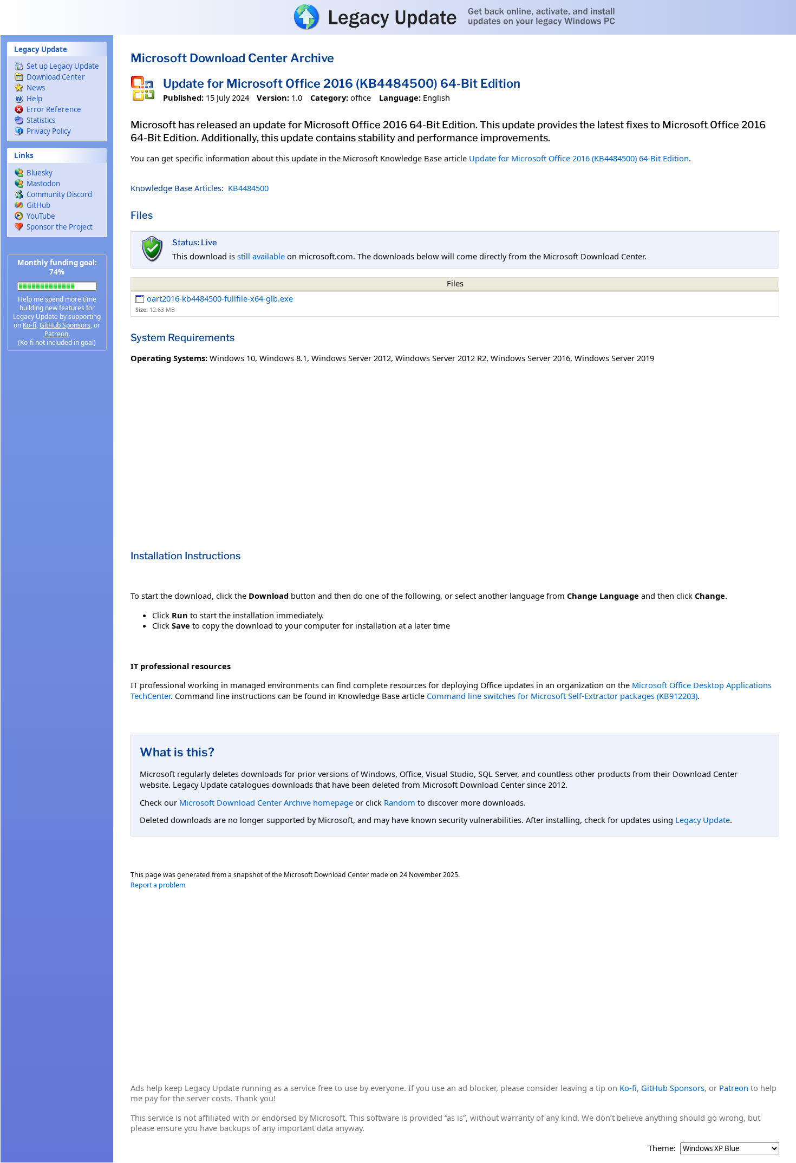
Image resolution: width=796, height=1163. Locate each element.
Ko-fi (29, 325)
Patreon (56, 333)
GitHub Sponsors (65, 325)
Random (399, 802)
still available (261, 256)
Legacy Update (702, 819)
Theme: (662, 1148)
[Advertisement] (57, 530)
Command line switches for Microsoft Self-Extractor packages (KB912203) (562, 695)
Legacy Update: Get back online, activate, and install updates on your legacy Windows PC (398, 17)
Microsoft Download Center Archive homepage (266, 802)
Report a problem (158, 885)
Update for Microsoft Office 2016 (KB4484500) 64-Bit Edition (579, 158)
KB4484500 (248, 187)
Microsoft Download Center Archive (232, 58)
